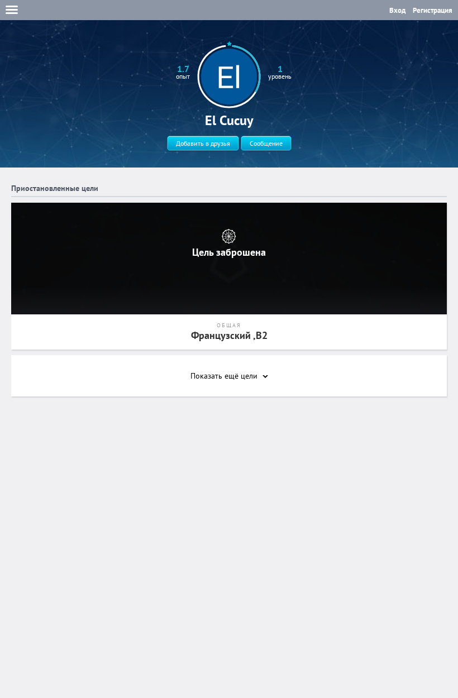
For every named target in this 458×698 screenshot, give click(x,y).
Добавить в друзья (203, 143)
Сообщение (266, 143)
